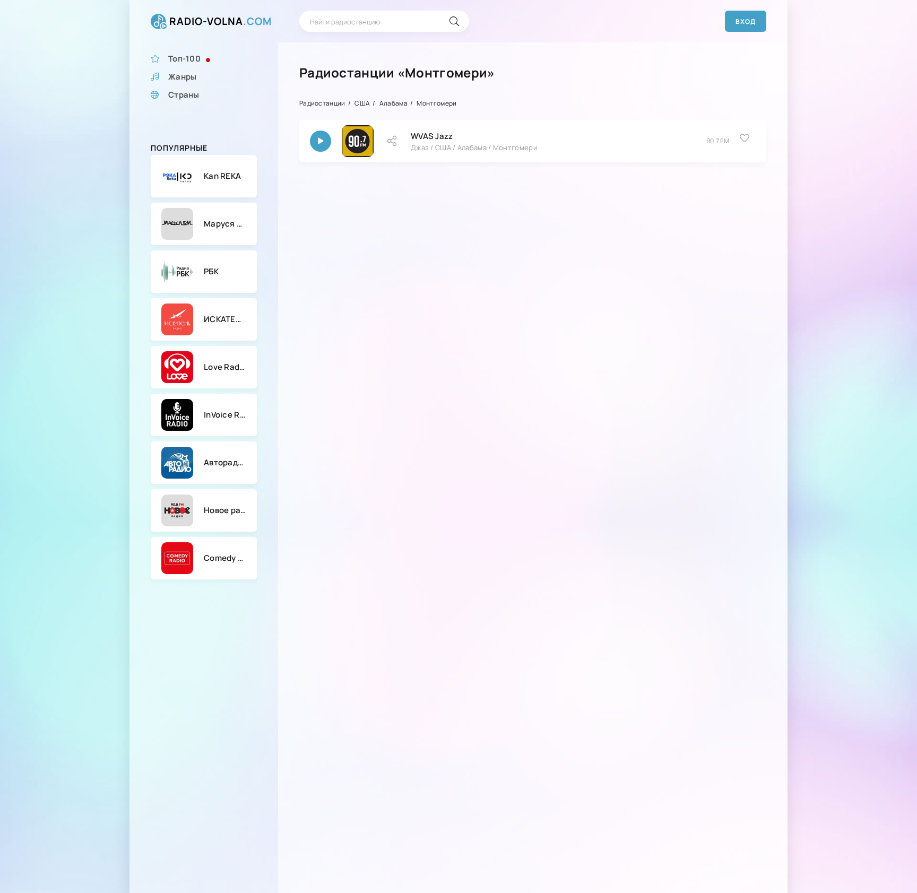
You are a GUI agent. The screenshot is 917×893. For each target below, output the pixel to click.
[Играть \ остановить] (320, 141)
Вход (746, 21)
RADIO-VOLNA (220, 21)
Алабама (393, 103)
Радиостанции (322, 103)
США (362, 103)
